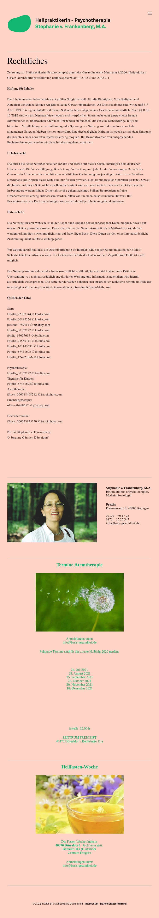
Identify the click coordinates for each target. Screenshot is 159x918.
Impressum (91, 903)
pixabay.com (42, 324)
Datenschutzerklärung (113, 903)
